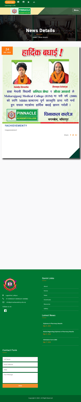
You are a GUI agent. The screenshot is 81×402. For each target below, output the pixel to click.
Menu (76, 10)
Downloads (47, 300)
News (45, 295)
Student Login (10, 2)
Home (35, 37)
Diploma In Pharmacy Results (52, 323)
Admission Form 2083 (50, 340)
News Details (43, 37)
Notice (46, 291)
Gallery (46, 308)
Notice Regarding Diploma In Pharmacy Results (58, 331)
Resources (47, 304)
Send (20, 386)
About (46, 286)
